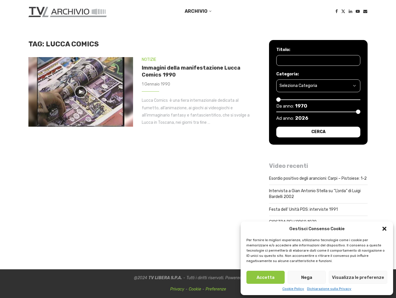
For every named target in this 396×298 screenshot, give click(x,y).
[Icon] (81, 92)
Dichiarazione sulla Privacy (329, 289)
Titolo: (283, 49)
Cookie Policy (293, 289)
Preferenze (216, 289)
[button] (384, 229)
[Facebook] (336, 11)
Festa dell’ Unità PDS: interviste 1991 (303, 209)
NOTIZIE (149, 59)
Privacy (177, 289)
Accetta (266, 277)
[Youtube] (357, 11)
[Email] (365, 11)
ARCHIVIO (196, 11)
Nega (306, 277)
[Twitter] (343, 11)
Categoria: (287, 74)
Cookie (195, 289)
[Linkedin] (350, 11)
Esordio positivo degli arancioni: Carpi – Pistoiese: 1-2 (318, 178)
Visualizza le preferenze (358, 277)
